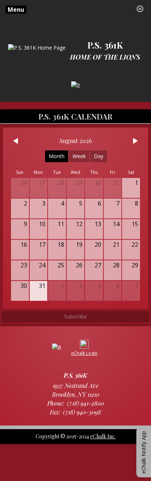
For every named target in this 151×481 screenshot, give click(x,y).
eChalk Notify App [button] (143, 452)
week (79, 156)
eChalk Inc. (103, 436)
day (98, 156)
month (57, 156)
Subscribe (75, 316)
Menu (16, 10)
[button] (140, 9)
